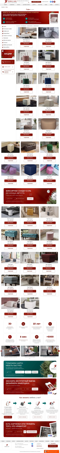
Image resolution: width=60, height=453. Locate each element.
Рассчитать (26, 43)
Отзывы (51, 4)
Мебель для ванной (8, 44)
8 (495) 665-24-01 (45, 0)
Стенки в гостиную (8, 35)
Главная (5, 4)
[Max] (52, 2)
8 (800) (51, 443)
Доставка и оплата (26, 4)
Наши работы (6, 47)
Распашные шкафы (8, 28)
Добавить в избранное (40, 448)
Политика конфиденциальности (25, 451)
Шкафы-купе (6, 31)
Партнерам (47, 441)
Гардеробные (6, 33)
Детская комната (7, 40)
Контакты (57, 4)
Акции (46, 4)
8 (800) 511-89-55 (45, 1)
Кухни (5, 26)
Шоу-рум (34, 4)
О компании (12, 4)
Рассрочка (40, 4)
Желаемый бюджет (21, 198)
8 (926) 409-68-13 (8, 412)
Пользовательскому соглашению (19, 375)
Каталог (18, 4)
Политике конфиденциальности (11, 375)
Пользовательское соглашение (35, 451)
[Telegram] (51, 2)
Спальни (5, 42)
